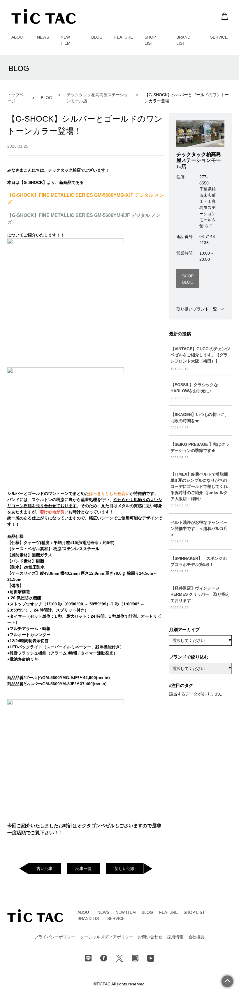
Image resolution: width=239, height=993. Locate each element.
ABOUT (18, 37)
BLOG (97, 37)
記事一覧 (83, 868)
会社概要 (196, 937)
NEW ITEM (125, 912)
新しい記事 (125, 868)
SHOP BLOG (188, 279)
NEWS (43, 37)
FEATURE (123, 37)
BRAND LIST (89, 918)
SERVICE (219, 37)
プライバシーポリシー (54, 937)
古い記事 (44, 868)
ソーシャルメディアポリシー (106, 937)
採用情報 (175, 937)
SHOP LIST (194, 912)
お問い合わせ (150, 937)
